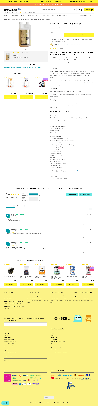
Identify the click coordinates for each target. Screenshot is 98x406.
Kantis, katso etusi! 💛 (17, 12)
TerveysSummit (55, 350)
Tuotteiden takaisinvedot (10, 352)
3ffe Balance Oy (54, 173)
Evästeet (6, 363)
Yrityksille (25, 12)
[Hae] (74, 9)
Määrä (51, 32)
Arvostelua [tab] (9, 205)
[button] (89, 9)
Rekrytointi (54, 339)
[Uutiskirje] (45, 324)
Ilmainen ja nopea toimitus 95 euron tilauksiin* (16, 1)
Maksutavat (7, 335)
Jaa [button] (8, 224)
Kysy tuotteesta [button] (72, 194)
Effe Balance (7, 67)
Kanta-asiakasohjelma (9, 344)
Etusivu (5, 19)
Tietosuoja (6, 361)
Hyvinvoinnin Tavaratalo (50, 402)
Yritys (52, 333)
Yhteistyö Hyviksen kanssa (58, 341)
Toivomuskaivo (31, 12)
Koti (9, 19)
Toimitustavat (7, 337)
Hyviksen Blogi (55, 337)
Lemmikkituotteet (15, 19)
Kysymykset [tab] (20, 205)
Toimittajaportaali (56, 348)
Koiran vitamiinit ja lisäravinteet (29, 19)
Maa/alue (46, 395)
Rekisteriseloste (8, 365)
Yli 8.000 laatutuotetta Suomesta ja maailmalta (48, 1)
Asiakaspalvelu (7, 12)
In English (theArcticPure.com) (59, 352)
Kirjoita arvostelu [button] (86, 194)
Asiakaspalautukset (9, 339)
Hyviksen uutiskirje (8, 346)
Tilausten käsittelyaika (10, 341)
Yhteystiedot (7, 333)
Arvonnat (53, 344)
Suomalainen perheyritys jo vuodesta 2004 (81, 1)
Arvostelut (54, 335)
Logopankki (54, 346)
